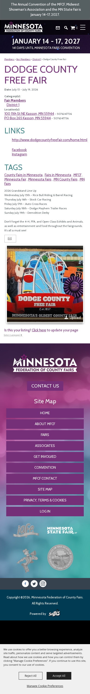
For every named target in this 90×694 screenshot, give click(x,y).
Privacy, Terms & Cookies (45, 500)
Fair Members (23, 59)
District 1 (37, 59)
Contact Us (45, 386)
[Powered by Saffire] (54, 613)
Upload (75, 318)
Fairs (45, 435)
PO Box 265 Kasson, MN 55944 (27, 118)
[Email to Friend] (9, 238)
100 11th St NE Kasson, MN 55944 (29, 114)
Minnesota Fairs (39, 179)
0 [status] (77, 27)
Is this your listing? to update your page (41, 330)
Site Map (45, 489)
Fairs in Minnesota (58, 175)
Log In (45, 511)
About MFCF (45, 424)
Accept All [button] (59, 676)
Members (9, 59)
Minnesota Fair (15, 179)
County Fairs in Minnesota (23, 175)
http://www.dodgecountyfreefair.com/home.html (49, 140)
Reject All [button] (30, 676)
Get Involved (45, 457)
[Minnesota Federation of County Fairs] (24, 27)
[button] (67, 29)
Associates (45, 446)
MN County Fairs (66, 179)
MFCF (77, 175)
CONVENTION (45, 467)
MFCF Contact (45, 478)
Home (45, 413)
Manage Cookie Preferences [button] (45, 686)
